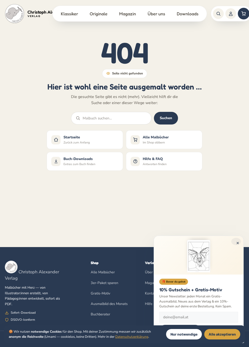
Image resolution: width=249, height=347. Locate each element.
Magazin (127, 13)
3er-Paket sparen (104, 282)
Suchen (166, 118)
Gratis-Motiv (100, 293)
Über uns (156, 13)
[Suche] (218, 13)
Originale (98, 13)
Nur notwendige (183, 334)
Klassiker (69, 13)
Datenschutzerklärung (131, 336)
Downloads (187, 13)
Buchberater (100, 314)
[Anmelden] (230, 13)
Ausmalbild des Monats (109, 303)
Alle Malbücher (103, 272)
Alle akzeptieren (222, 334)
